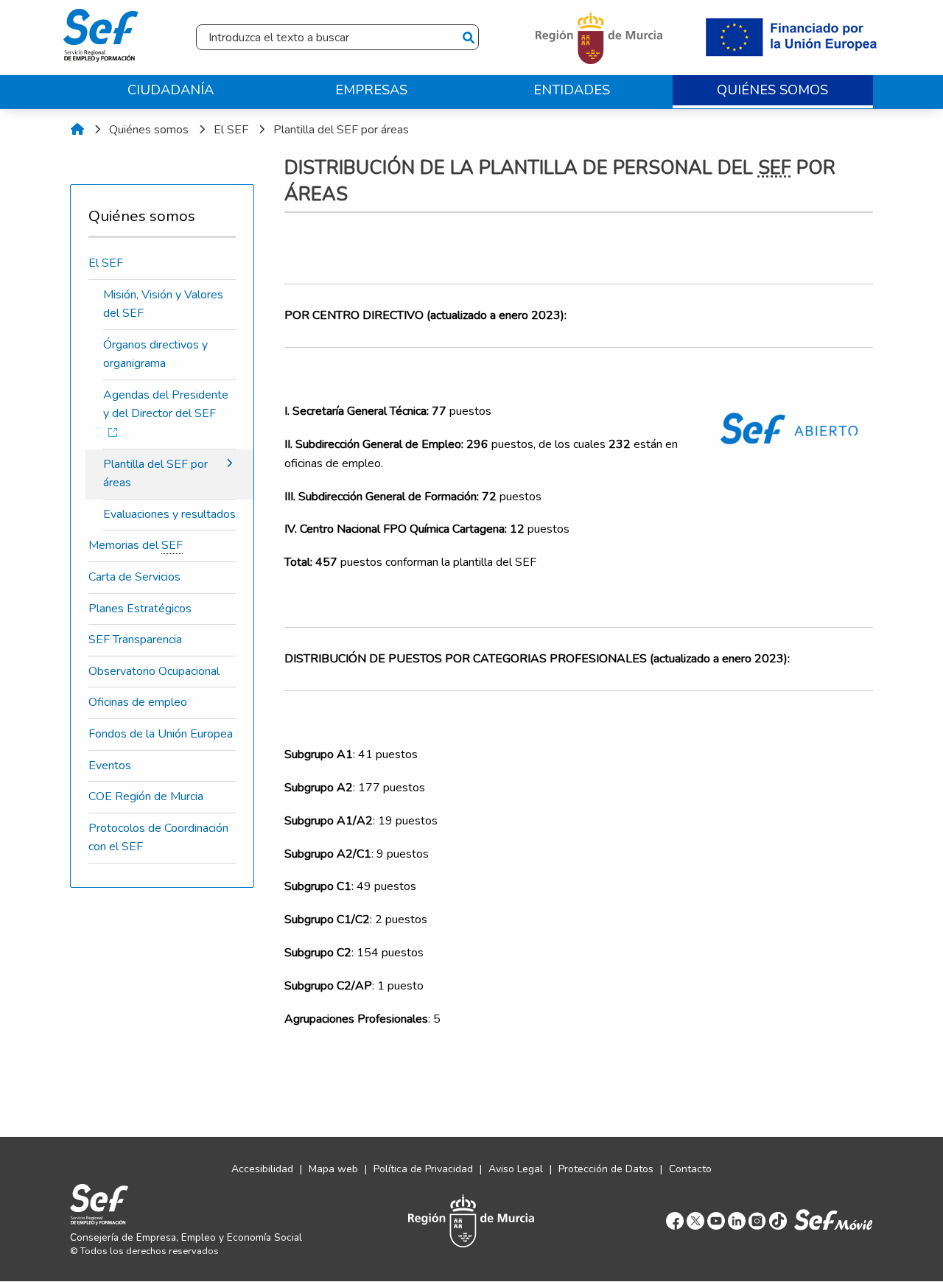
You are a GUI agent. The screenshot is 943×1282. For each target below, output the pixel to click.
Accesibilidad (262, 1169)
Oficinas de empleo (137, 702)
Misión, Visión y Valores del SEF (163, 304)
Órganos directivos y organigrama (155, 354)
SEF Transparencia (135, 639)
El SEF (231, 130)
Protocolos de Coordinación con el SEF (158, 837)
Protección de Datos (605, 1169)
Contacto (690, 1169)
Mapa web (333, 1169)
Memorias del (135, 545)
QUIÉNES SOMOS (772, 89)
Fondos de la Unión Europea (160, 734)
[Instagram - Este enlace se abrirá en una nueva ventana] (757, 1220)
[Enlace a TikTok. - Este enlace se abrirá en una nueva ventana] (778, 1220)
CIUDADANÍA (170, 89)
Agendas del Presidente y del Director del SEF (165, 404)
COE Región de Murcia (145, 796)
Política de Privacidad (423, 1169)
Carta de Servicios (134, 577)
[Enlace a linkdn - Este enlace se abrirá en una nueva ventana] (737, 1220)
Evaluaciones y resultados (169, 514)
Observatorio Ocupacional (154, 671)
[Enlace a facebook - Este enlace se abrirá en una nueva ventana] (675, 1220)
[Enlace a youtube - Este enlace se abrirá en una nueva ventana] (716, 1220)
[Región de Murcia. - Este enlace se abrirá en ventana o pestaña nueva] (601, 37)
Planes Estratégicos (140, 608)
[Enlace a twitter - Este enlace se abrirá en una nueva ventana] (695, 1220)
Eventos (109, 765)
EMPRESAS (371, 89)
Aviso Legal (515, 1169)
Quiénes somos (149, 130)
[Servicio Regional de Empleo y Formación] (101, 32)
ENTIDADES (571, 89)
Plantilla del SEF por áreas (341, 130)
